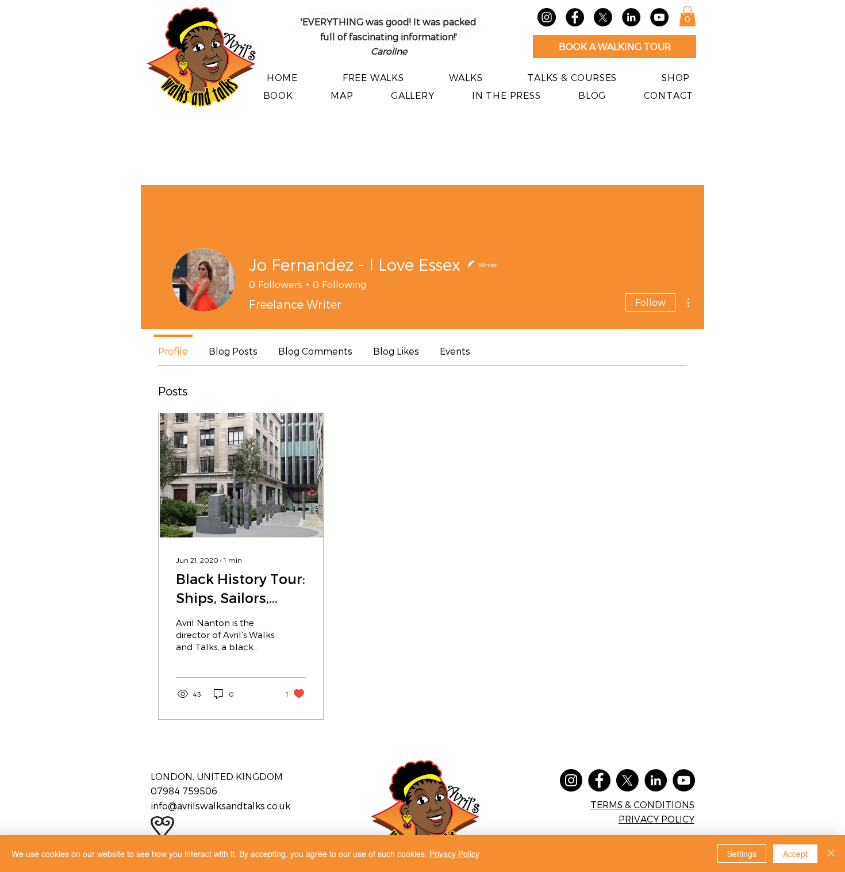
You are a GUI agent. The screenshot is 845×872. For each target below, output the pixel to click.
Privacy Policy (454, 853)
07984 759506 (185, 790)
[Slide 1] (374, 42)
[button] (687, 16)
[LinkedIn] (631, 17)
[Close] (831, 853)
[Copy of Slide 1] (388, 42)
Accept (795, 853)
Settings (741, 853)
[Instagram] (546, 17)
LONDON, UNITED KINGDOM (217, 776)
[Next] (461, 34)
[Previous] (316, 34)
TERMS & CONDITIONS (642, 804)
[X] (603, 17)
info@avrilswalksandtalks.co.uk (220, 805)
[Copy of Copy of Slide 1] (403, 42)
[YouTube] (659, 17)
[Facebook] (575, 17)
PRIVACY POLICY (656, 818)
